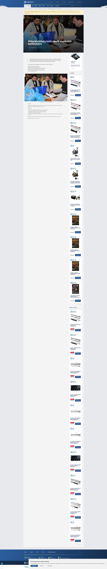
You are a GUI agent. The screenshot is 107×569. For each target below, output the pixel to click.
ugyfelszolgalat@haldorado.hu (51, 116)
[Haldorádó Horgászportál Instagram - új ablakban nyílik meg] (82, 552)
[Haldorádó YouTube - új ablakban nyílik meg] (78, 552)
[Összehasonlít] (80, 78)
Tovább (79, 304)
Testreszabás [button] (50, 565)
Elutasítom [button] (41, 565)
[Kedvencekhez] (80, 76)
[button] (46, 88)
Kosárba (78, 140)
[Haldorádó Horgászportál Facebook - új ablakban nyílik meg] (80, 552)
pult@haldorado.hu (27, 13)
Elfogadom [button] (34, 565)
